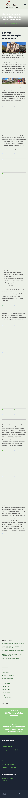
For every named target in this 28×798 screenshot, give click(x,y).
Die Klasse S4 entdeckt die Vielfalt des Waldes (13, 650)
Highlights (4, 681)
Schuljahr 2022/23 (6, 692)
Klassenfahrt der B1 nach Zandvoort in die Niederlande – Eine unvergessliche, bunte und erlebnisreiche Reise (12, 654)
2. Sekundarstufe (6, 23)
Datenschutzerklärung (7, 778)
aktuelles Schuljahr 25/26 (8, 678)
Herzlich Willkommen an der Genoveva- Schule (13, 643)
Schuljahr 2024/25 (15, 23)
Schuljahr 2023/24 (6, 695)
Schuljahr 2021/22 (6, 689)
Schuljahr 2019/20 (6, 683)
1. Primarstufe (5, 667)
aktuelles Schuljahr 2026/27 (8, 675)
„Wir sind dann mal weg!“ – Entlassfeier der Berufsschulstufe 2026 (12, 647)
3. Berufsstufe (5, 672)
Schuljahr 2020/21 (6, 686)
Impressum (5, 780)
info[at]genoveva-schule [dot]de (10, 750)
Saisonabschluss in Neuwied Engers (10, 658)
